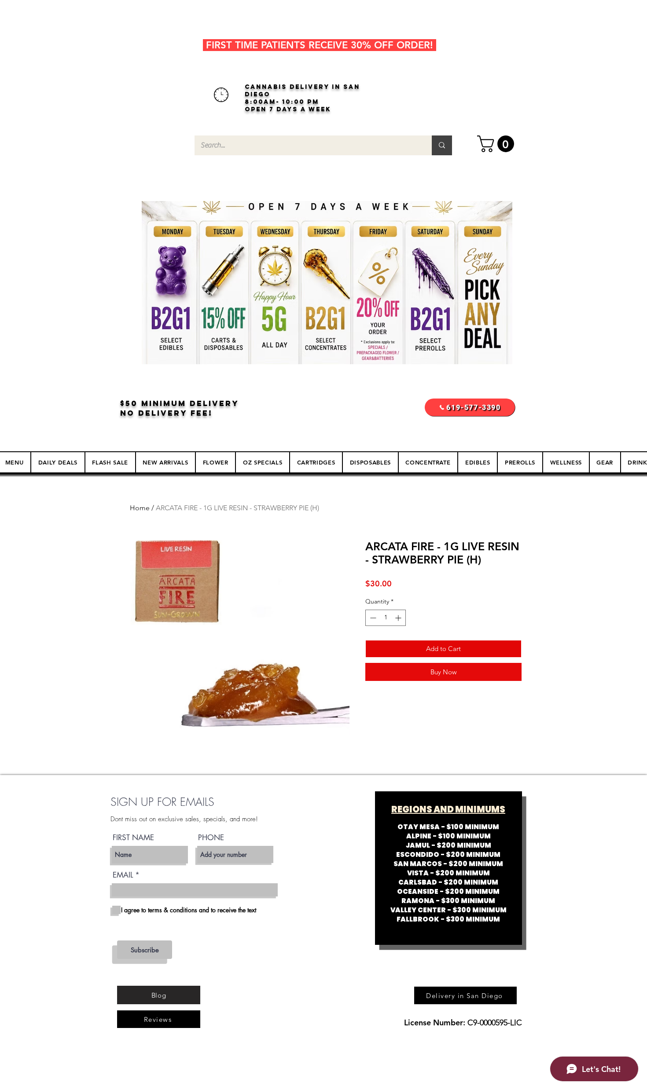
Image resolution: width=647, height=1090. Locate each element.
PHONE (211, 837)
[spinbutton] (385, 617)
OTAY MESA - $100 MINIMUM (448, 826)
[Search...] (442, 145)
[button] (497, 143)
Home (140, 508)
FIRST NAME (133, 837)
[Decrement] (372, 617)
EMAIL (123, 875)
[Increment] (398, 617)
